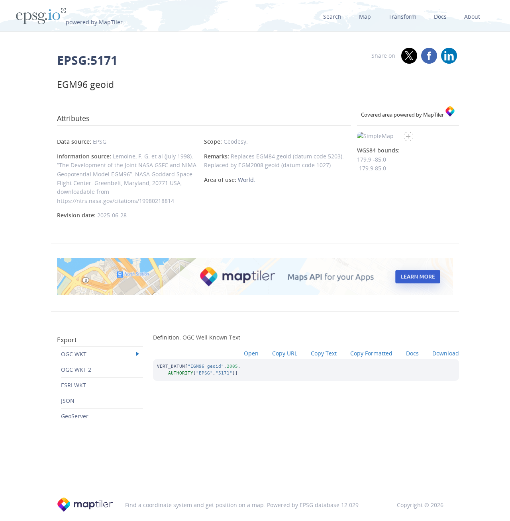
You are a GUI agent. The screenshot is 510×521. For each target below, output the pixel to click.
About (472, 16)
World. (246, 179)
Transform (402, 16)
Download (445, 353)
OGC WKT (73, 354)
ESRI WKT (73, 385)
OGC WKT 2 (76, 369)
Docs (440, 16)
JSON (68, 400)
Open (251, 353)
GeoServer (74, 416)
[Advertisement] (255, 468)
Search (332, 16)
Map (365, 16)
